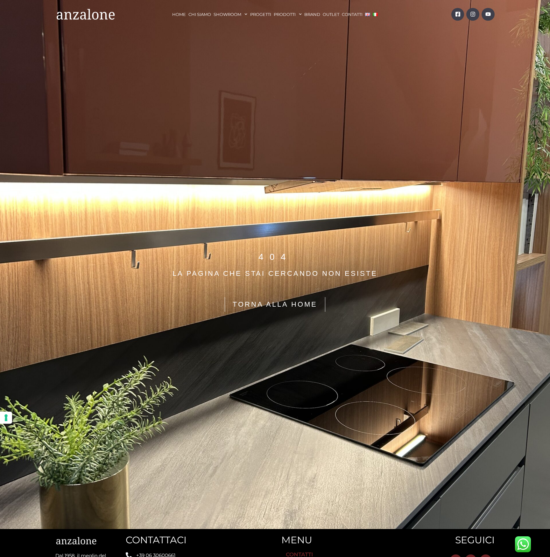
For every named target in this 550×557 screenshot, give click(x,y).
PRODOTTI (285, 14)
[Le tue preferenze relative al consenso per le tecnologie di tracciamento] (6, 418)
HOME (179, 14)
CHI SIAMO (199, 14)
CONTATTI (352, 14)
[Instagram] (472, 14)
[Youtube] (488, 14)
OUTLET (331, 14)
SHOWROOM (227, 14)
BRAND (312, 14)
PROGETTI (260, 14)
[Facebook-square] (457, 14)
